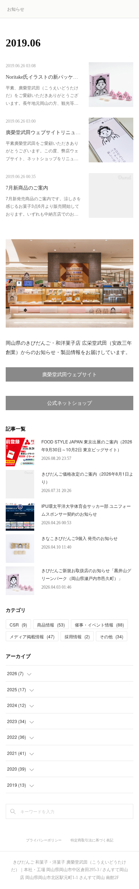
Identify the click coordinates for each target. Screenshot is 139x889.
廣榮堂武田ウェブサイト (69, 374)
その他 (111, 636)
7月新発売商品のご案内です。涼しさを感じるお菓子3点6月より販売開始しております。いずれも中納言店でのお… (43, 206)
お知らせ (15, 9)
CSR (18, 625)
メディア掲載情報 (32, 636)
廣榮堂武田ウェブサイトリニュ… (43, 132)
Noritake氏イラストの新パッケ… (42, 77)
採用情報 (77, 636)
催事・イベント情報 (99, 625)
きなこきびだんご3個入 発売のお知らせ (79, 538)
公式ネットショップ (69, 403)
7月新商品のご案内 (27, 188)
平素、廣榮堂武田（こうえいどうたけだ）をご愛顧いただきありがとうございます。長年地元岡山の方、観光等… (42, 95)
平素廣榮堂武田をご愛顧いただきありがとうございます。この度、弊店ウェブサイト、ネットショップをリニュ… (42, 150)
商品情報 (51, 625)
